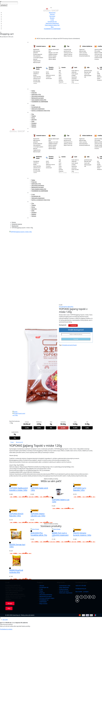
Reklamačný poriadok (37, 98)
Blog (52, 27)
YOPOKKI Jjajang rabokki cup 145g (38, 514)
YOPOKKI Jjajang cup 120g (60, 500)
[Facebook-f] (81, 597)
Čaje (68, 46)
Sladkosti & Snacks (39, 68)
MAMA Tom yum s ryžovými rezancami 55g (60, 535)
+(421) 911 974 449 (80, 585)
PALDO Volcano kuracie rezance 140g (82, 534)
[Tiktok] (93, 597)
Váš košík (5, 619)
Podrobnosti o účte (64, 585)
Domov (14, 222)
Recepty (52, 18)
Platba (33, 91)
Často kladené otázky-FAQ (52, 25)
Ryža (88, 67)
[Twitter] (89, 597)
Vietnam (33, 127)
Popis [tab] (12, 442)
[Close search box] (0, 1)
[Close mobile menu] (51, 7)
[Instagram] (85, 597)
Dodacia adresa (63, 589)
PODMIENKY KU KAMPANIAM (52, 29)
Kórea (33, 118)
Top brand (52, 16)
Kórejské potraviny (67, 345)
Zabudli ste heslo (64, 591)
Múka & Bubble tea (87, 46)
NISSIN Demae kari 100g (17, 545)
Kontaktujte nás (52, 21)
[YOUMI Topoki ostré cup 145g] (19, 414)
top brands (32, 128)
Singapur (34, 123)
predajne (85, 591)
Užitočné (31, 89)
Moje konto (52, 12)
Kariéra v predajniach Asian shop (40, 110)
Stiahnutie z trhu (36, 94)
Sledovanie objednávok (52, 23)
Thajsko (33, 116)
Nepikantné (15, 226)
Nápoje (53, 46)
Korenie (63, 67)
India (32, 121)
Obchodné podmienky (37, 96)
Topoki (75, 345)
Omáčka (100, 46)
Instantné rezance (41, 46)
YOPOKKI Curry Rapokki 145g (79, 489)
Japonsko (34, 119)
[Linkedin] (77, 600)
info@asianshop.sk (80, 588)
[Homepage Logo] (51, 10)
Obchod (52, 14)
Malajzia (33, 125)
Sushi (75, 67)
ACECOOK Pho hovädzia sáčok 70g (39, 534)
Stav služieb (78, 591)
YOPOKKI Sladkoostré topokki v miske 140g (18, 489)
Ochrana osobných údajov (46, 598)
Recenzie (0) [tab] (19, 442)
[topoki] (14, 411)
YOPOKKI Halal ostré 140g (39, 489)
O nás (52, 20)
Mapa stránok (43, 603)
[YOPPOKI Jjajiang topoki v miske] (33, 276)
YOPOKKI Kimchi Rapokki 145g (16, 514)
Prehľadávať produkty (6, 629)
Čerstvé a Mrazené (51, 68)
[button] (10, 418)
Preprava (34, 92)
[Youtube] (77, 597)
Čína (32, 114)
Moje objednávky (64, 587)
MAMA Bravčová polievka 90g (16, 571)
